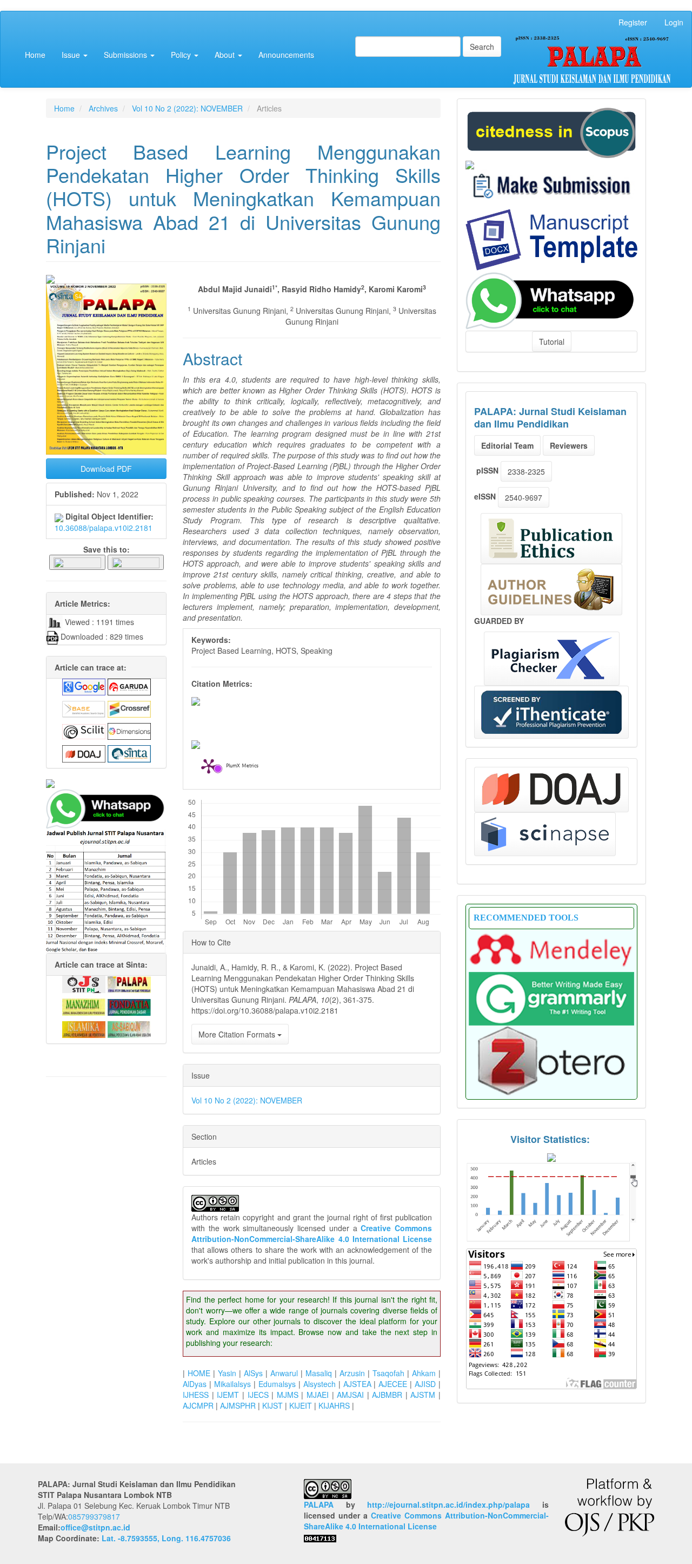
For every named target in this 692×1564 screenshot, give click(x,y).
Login (673, 22)
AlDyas (195, 1383)
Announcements (286, 54)
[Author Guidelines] (551, 589)
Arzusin (352, 1373)
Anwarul (284, 1373)
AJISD (425, 1383)
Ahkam (424, 1373)
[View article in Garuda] (129, 685)
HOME (199, 1373)
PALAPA (319, 1504)
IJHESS (196, 1394)
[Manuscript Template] (551, 238)
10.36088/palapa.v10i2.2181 (103, 527)
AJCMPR (198, 1405)
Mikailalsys (232, 1383)
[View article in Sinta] (129, 752)
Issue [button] (72, 54)
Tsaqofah (388, 1373)
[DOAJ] (551, 789)
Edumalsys (277, 1383)
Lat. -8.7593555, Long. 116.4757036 (166, 1538)
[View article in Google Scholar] (83, 685)
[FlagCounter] (551, 1317)
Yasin (227, 1373)
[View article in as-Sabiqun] (129, 1028)
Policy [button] (182, 54)
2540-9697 (523, 497)
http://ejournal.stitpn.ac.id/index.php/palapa (448, 1504)
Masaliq (318, 1373)
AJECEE (392, 1383)
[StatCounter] (551, 1201)
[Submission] (551, 131)
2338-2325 (526, 471)
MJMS (287, 1394)
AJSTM (422, 1394)
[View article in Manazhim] (83, 1006)
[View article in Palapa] (129, 983)
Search (482, 46)
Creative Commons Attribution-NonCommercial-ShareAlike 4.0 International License (311, 1233)
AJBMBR (387, 1394)
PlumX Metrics (242, 766)
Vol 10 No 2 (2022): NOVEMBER (187, 108)
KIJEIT (300, 1405)
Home (35, 54)
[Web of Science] (545, 834)
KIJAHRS (334, 1405)
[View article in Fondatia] (129, 1006)
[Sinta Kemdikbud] (469, 163)
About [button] (226, 54)
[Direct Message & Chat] (551, 299)
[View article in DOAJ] (83, 752)
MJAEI (318, 1394)
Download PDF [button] (106, 468)
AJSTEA (357, 1383)
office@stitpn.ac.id (95, 1527)
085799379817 (94, 1516)
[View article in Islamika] (83, 1028)
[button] (77, 561)
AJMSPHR (238, 1405)
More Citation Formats (237, 1034)
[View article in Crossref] (129, 707)
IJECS (258, 1394)
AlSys (253, 1373)
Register (632, 22)
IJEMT (228, 1394)
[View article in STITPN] (83, 983)
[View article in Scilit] (83, 730)
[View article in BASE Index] (83, 707)
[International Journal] (106, 783)
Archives (103, 108)
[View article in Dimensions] (129, 730)
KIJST (272, 1405)
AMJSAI (350, 1394)
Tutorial (551, 341)
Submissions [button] (126, 54)
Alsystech (319, 1383)
